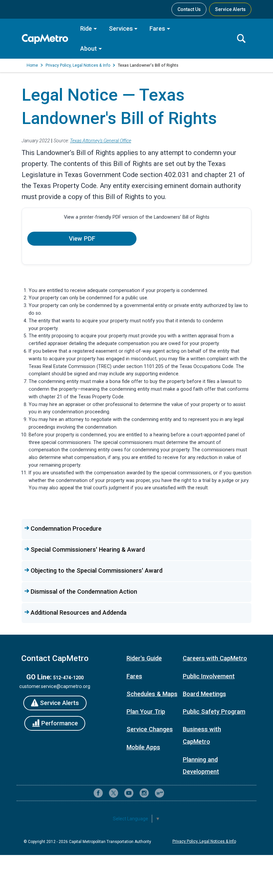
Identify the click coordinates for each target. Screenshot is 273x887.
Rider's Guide (144, 658)
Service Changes (150, 729)
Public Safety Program (214, 711)
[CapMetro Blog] (159, 793)
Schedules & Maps (152, 693)
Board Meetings (204, 693)
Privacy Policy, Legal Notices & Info (78, 65)
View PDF (82, 238)
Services (121, 28)
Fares (157, 28)
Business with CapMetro (202, 735)
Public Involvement (209, 676)
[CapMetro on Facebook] (98, 793)
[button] (136, 529)
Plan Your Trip (146, 711)
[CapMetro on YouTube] (129, 793)
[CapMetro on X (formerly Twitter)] (114, 793)
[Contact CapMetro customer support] (175, 793)
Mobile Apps (143, 747)
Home (32, 65)
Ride (86, 28)
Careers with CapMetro (215, 658)
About (88, 48)
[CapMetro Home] (47, 39)
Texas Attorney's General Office (100, 140)
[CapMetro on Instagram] (144, 793)
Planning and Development (201, 765)
